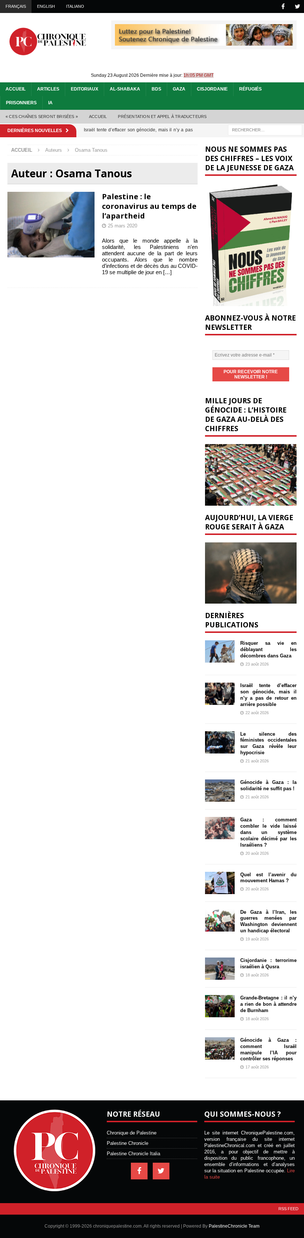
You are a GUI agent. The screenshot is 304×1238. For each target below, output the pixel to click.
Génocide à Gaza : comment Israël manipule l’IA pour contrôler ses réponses (268, 1049)
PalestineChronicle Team (234, 1226)
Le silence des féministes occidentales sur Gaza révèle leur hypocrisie (268, 743)
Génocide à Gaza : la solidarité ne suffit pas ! (268, 785)
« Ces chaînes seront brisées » (42, 116)
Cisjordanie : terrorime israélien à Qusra (268, 963)
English (46, 6)
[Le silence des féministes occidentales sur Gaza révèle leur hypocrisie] (220, 742)
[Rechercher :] (265, 129)
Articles (48, 89)
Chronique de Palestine (131, 1133)
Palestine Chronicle (127, 1143)
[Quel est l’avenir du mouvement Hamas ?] (220, 883)
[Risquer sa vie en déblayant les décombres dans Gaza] (220, 651)
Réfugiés (250, 89)
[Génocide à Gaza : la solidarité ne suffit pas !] (220, 790)
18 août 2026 (257, 975)
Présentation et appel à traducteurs (162, 116)
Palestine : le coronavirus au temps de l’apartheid (149, 206)
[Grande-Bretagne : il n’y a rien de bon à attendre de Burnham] (220, 1006)
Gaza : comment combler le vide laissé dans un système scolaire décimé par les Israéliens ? (268, 832)
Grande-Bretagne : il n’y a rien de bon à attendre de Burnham (268, 1004)
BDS (156, 89)
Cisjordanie (212, 89)
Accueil (16, 89)
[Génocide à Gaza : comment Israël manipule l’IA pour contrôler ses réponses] (220, 1048)
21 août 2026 (257, 761)
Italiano (75, 6)
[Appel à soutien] (204, 42)
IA (50, 102)
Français (16, 6)
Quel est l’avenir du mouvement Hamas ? (268, 878)
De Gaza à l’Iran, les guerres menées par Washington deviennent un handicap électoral (268, 921)
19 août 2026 (257, 939)
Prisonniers (21, 102)
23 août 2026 (257, 664)
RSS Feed (288, 1208)
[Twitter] (297, 6)
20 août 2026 (257, 853)
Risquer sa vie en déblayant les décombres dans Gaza (268, 649)
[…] (167, 272)
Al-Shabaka (125, 89)
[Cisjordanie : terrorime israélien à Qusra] (220, 969)
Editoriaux (84, 89)
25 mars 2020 (122, 226)
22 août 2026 (257, 712)
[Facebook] (283, 6)
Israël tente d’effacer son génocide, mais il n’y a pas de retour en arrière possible (268, 695)
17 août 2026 (257, 1067)
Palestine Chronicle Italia (133, 1153)
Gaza (179, 89)
